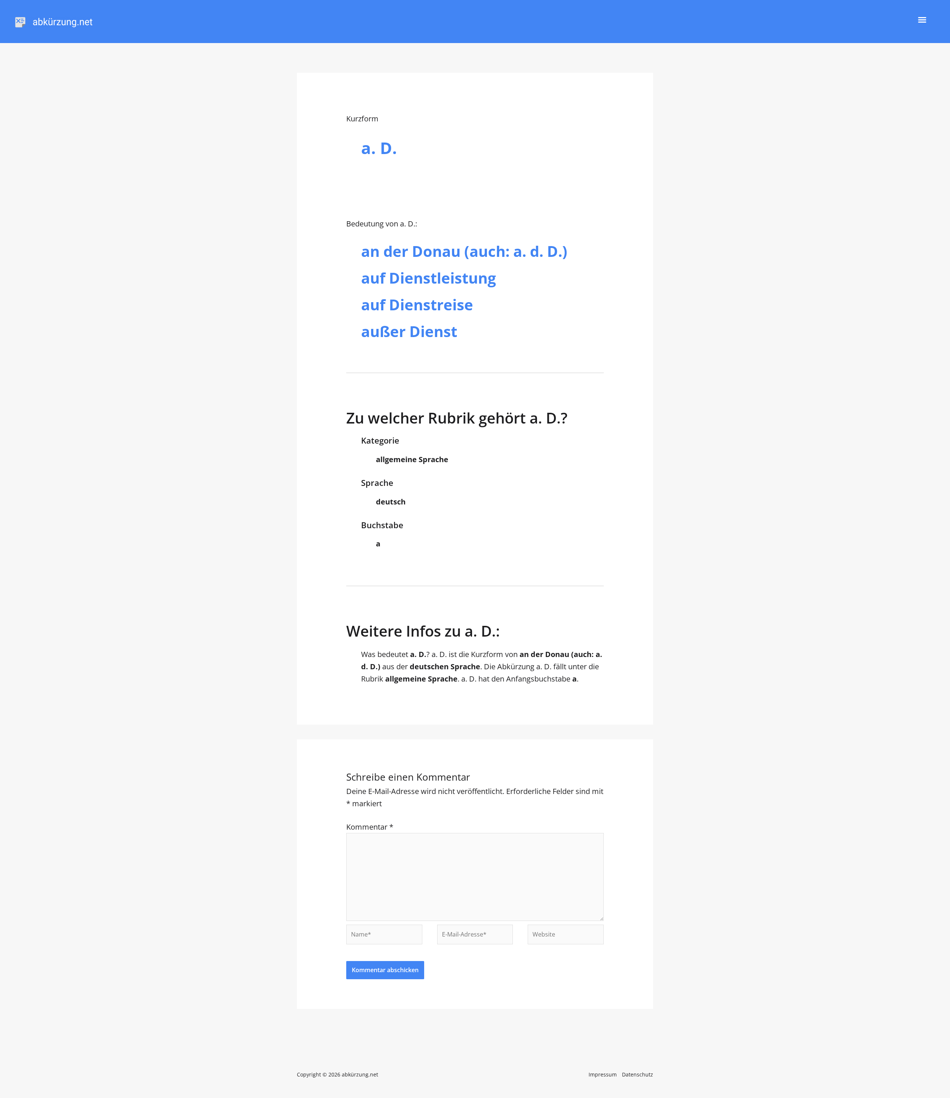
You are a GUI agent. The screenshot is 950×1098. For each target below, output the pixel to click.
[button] (922, 19)
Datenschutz (637, 1074)
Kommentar (369, 827)
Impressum (603, 1074)
